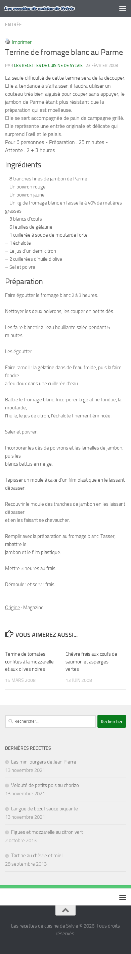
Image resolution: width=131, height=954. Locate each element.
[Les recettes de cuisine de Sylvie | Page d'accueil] (51, 8)
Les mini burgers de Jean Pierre (43, 762)
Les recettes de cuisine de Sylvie (48, 65)
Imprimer (22, 42)
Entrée (13, 24)
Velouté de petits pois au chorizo (45, 785)
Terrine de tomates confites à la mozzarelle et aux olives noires (29, 661)
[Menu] (122, 8)
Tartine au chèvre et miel (36, 856)
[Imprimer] (7, 42)
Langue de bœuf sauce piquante (44, 809)
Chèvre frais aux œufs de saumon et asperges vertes (91, 661)
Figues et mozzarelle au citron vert (47, 832)
